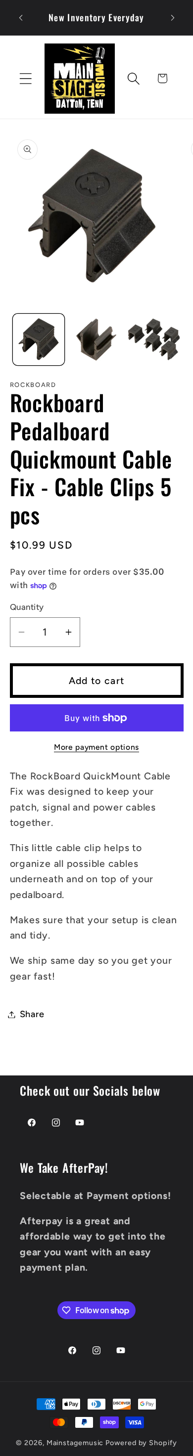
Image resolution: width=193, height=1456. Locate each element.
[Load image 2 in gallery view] (96, 339)
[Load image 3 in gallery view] (154, 339)
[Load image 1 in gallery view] (38, 339)
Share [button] (32, 1014)
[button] (25, 78)
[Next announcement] (173, 18)
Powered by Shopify (141, 1442)
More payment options (96, 747)
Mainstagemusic (75, 1442)
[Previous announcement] (21, 18)
